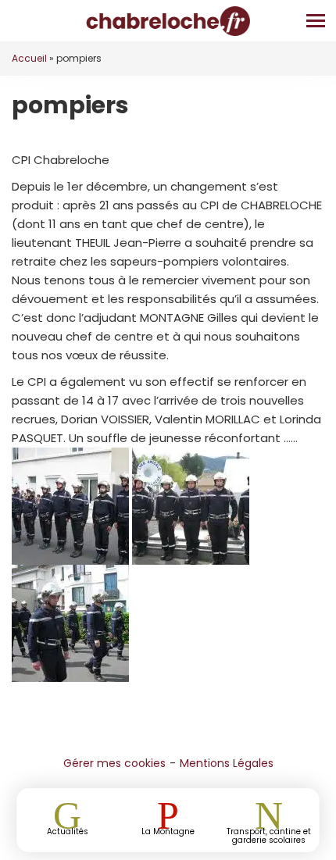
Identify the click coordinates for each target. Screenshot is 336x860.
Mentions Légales (226, 763)
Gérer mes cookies (114, 763)
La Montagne (168, 831)
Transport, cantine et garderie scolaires (269, 835)
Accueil (29, 58)
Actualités (67, 831)
